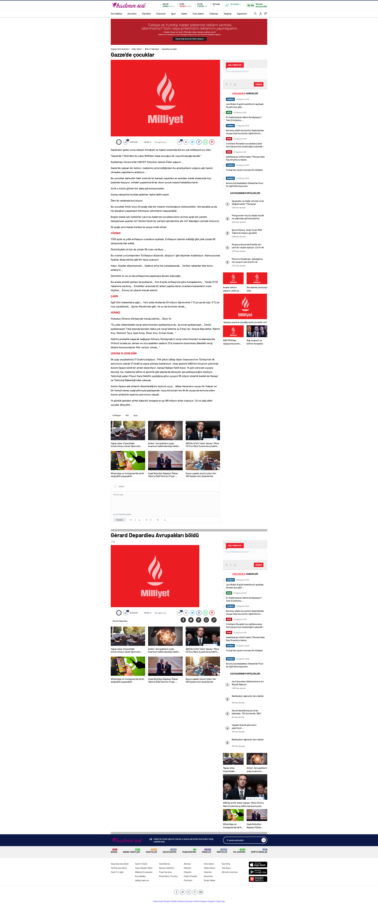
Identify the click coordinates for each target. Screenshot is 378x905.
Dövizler (188, 868)
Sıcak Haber (209, 880)
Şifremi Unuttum (230, 872)
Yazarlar (228, 13)
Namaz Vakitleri (131, 851)
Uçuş (135, 415)
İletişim (167, 901)
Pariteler (222, 851)
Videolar (213, 13)
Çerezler (189, 901)
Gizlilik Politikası (178, 901)
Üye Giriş (226, 863)
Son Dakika (116, 13)
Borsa (114, 851)
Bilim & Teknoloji (152, 49)
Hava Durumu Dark (120, 863)
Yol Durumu (239, 851)
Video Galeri (137, 49)
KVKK (196, 901)
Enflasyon (117, 415)
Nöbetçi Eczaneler (144, 872)
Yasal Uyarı (220, 901)
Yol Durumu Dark (119, 868)
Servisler (132, 13)
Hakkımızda (158, 901)
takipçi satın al (142, 880)
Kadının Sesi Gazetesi (120, 49)
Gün (127, 415)
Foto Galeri (198, 13)
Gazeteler (242, 13)
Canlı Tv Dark (141, 863)
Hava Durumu (169, 851)
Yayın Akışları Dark (144, 868)
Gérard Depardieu (120, 621)
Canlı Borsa (164, 863)
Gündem (146, 13)
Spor (173, 13)
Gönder (119, 519)
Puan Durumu (189, 851)
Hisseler (206, 851)
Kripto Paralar (259, 851)
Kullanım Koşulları (207, 901)
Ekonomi (161, 13)
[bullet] (151, 520)
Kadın (184, 13)
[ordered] (146, 520)
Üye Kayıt (226, 868)
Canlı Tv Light (117, 872)
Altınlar (187, 863)
